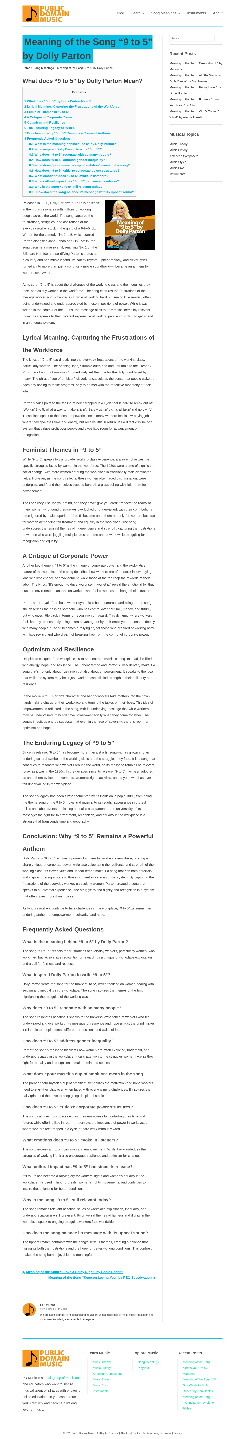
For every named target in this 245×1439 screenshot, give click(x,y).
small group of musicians (62, 1378)
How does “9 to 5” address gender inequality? (67, 160)
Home (26, 68)
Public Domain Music (83, 1433)
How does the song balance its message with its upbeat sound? (81, 192)
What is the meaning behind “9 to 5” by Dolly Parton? (72, 144)
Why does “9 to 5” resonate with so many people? (70, 154)
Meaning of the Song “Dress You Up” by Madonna (196, 1367)
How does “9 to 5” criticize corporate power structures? (74, 170)
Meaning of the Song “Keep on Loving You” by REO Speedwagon (100, 1277)
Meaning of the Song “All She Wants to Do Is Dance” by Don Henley (199, 1385)
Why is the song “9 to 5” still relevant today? (65, 186)
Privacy (178, 1433)
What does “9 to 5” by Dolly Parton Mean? (57, 101)
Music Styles (178, 162)
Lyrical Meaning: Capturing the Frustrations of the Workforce (72, 106)
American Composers (184, 156)
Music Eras (177, 168)
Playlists (143, 1368)
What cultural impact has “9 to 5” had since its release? (74, 181)
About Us (125, 1433)
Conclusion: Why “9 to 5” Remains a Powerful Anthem (67, 133)
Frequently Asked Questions (47, 138)
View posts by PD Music (53, 1308)
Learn (135, 13)
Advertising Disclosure (159, 1433)
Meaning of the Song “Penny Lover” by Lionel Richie (198, 1402)
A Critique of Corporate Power (48, 117)
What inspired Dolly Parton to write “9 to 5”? (65, 149)
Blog (120, 13)
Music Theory (179, 144)
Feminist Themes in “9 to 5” (47, 112)
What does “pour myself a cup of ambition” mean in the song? (79, 165)
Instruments (196, 13)
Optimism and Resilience (44, 122)
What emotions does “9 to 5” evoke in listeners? (68, 176)
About (217, 13)
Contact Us (139, 1433)
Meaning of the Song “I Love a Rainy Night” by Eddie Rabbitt (74, 1272)
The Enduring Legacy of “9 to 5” (50, 128)
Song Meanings (163, 13)
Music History (179, 150)
